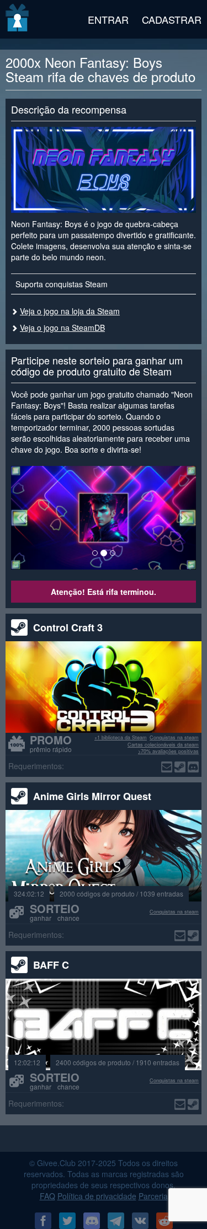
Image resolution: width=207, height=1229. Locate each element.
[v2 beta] (18, 19)
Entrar (108, 19)
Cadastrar (171, 19)
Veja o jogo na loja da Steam (70, 310)
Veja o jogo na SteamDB (62, 327)
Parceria (153, 1195)
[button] (25, 518)
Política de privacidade (96, 1195)
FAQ (47, 1195)
